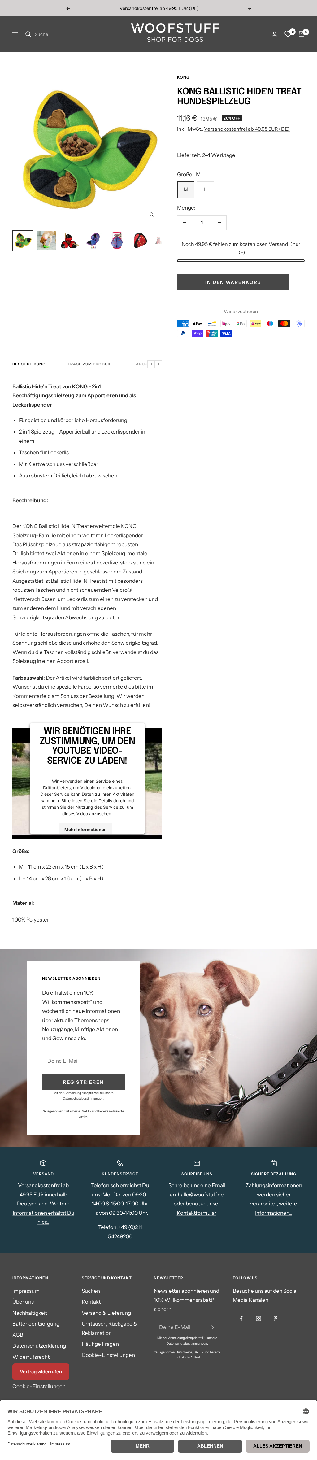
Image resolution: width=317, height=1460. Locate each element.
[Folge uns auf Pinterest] (275, 1318)
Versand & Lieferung (106, 1313)
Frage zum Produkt (91, 364)
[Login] (274, 34)
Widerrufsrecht (31, 1357)
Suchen (91, 1291)
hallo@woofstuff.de (201, 1195)
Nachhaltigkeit (29, 1313)
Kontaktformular (196, 1213)
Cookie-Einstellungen (39, 1386)
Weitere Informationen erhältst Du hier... (43, 1213)
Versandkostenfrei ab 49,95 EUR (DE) (159, 8)
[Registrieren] (211, 1327)
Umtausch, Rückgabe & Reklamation (109, 1328)
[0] (288, 34)
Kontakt (91, 1302)
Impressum (26, 1291)
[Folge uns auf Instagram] (258, 1318)
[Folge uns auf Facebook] (241, 1318)
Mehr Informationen (85, 829)
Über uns (23, 1302)
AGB (17, 1335)
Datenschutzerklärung (39, 1346)
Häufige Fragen (100, 1344)
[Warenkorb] (301, 34)
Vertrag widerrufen (41, 1372)
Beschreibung (29, 364)
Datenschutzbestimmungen (83, 1098)
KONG (183, 77)
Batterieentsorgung (35, 1324)
